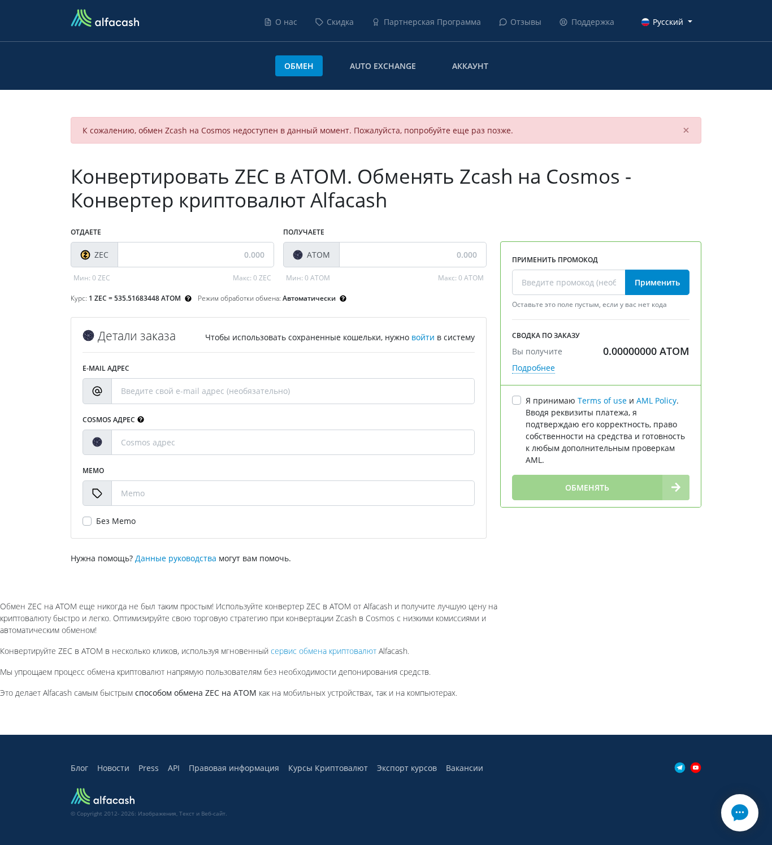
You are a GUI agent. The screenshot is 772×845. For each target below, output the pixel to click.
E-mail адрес (106, 368)
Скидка (340, 21)
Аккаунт (470, 65)
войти (423, 337)
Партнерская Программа (432, 21)
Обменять (587, 487)
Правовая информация (234, 767)
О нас (286, 21)
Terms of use (602, 400)
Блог (79, 767)
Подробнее (533, 367)
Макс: (252, 278)
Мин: (91, 278)
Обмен (299, 65)
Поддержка (592, 21)
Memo (93, 470)
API (174, 767)
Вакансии (464, 767)
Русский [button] (668, 21)
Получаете (303, 232)
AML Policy (656, 400)
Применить (657, 282)
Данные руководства (175, 558)
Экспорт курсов (407, 767)
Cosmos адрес (109, 419)
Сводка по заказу (546, 335)
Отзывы (525, 21)
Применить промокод (555, 260)
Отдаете (86, 232)
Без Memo (116, 520)
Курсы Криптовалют (328, 767)
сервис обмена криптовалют (323, 650)
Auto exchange (383, 65)
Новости (113, 767)
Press (148, 767)
